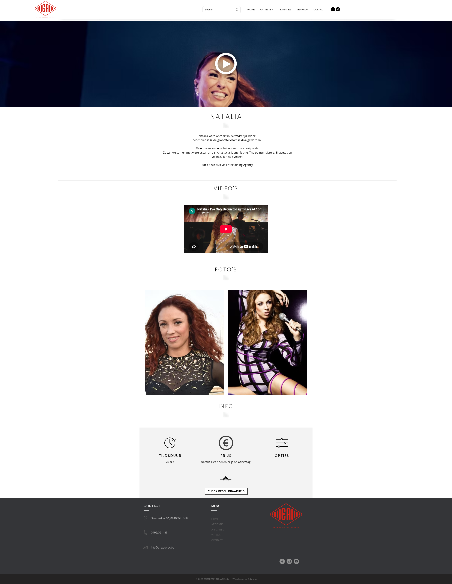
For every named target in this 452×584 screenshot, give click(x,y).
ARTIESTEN (218, 524)
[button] (226, 63)
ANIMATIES (217, 529)
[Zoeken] (237, 9)
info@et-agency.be (162, 547)
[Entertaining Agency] (333, 9)
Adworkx (252, 578)
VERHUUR (217, 534)
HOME (215, 519)
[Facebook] (282, 561)
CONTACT (217, 540)
